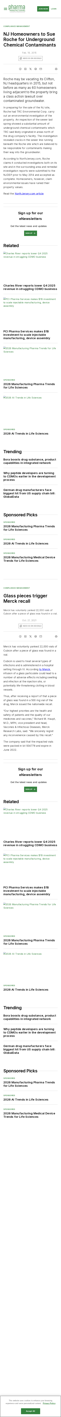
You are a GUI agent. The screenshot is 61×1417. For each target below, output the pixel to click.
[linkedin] (25, 69)
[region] (30, 1406)
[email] (40, 69)
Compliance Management (16, 26)
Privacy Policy (49, 1403)
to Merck (44, 669)
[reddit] (35, 69)
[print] (56, 69)
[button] (5, 9)
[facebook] (20, 69)
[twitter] (30, 69)
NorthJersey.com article (29, 193)
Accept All (30, 1411)
